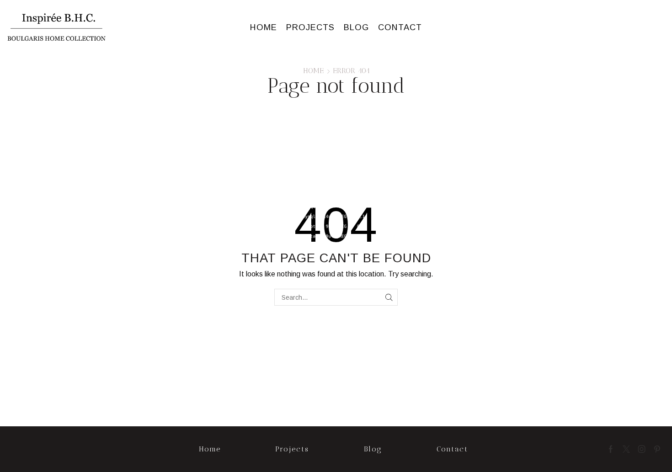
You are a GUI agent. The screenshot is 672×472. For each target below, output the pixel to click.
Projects (310, 27)
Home (263, 27)
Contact (400, 27)
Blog (356, 27)
